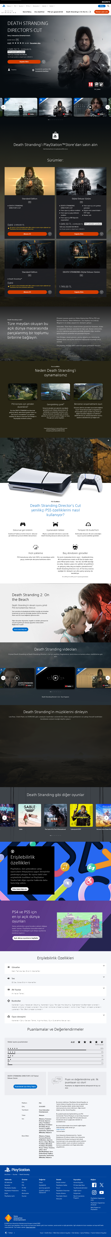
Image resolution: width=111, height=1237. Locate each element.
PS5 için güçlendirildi (55, 12)
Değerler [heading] (42, 1180)
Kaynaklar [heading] (77, 1180)
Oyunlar (21, 6)
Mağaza (9, 6)
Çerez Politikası (85, 1233)
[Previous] (3, 107)
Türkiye (10, 1233)
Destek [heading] (58, 1180)
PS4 (23, 1185)
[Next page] (90, 11)
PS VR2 (24, 1188)
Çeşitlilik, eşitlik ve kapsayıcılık (44, 1191)
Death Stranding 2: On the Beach (78, 12)
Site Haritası (75, 1233)
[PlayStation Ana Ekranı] (4, 6)
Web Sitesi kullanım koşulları (61, 1233)
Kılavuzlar (59, 1199)
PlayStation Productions (12, 1190)
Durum (58, 1188)
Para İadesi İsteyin (61, 1196)
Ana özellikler (39, 12)
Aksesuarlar (36, 6)
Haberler (44, 6)
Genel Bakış (27, 12)
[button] (41, 71)
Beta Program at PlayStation (95, 1208)
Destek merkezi (60, 1182)
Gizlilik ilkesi (48, 1233)
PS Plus (28, 6)
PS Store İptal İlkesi (79, 1185)
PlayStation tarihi (10, 1196)
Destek (51, 6)
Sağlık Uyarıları (60, 1129)
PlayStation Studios (10, 1188)
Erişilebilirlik (42, 1185)
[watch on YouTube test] (66, 114)
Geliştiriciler (77, 1193)
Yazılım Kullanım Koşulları (98, 1233)
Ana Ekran (8, 1174)
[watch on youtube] (69, 686)
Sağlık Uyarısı (77, 1190)
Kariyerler (7, 1185)
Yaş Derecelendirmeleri (80, 1188)
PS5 (15, 6)
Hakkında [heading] (8, 1180)
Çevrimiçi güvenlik (44, 1188)
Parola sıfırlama (61, 1193)
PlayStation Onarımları (63, 1190)
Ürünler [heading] (24, 1180)
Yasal (41, 1233)
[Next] (107, 107)
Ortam (41, 1182)
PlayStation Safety (61, 1185)
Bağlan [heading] (93, 1180)
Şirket (6, 1193)
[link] (55, 818)
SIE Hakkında (8, 1182)
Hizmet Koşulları (78, 1182)
